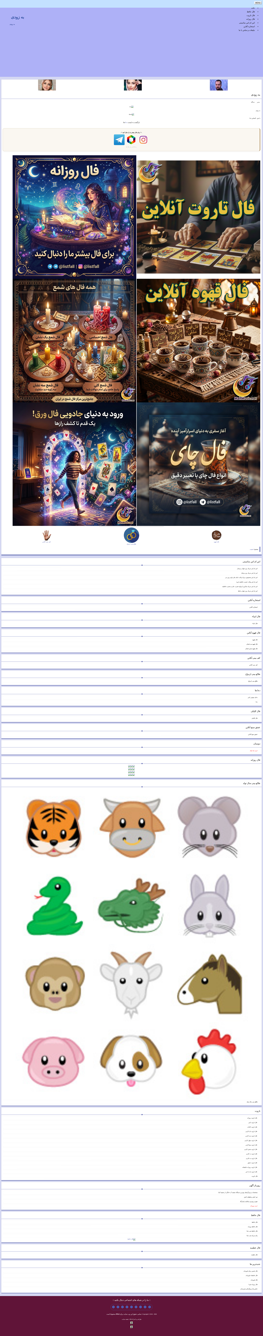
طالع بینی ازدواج (253, 681)
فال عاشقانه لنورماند (252, 1275)
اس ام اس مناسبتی (247, 23)
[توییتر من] (127, 1307)
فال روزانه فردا (253, 1284)
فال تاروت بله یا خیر (252, 1172)
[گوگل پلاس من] (122, 1307)
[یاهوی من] (149, 1307)
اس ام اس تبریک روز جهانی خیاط (248, 591)
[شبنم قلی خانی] (47, 85)
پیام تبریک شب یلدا (252, 1235)
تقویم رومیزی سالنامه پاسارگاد (249, 1201)
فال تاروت (251, 15)
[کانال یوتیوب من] (118, 1307)
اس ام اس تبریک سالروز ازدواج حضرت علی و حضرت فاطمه (240, 586)
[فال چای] (198, 464)
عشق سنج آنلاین (253, 734)
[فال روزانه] (74, 217)
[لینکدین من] (113, 1307)
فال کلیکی (255, 718)
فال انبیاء (255, 623)
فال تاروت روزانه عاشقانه (250, 1167)
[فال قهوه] (198, 340)
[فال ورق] (74, 464)
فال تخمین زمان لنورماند (251, 1271)
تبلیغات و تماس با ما (247, 30)
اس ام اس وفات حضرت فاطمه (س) (247, 582)
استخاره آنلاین (249, 26)
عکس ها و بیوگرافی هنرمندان (249, 1289)
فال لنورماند (254, 1280)
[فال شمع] (74, 340)
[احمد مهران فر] (219, 85)
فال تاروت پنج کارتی (251, 1145)
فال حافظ (251, 12)
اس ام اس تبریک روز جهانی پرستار (247, 568)
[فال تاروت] (198, 217)
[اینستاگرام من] (136, 1307)
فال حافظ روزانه (253, 1226)
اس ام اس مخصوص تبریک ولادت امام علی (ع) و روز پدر (241, 577)
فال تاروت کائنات (252, 1127)
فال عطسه (254, 1254)
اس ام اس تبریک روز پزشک (249, 573)
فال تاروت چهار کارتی (251, 1140)
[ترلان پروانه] (133, 85)
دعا (126, 122)
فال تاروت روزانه (252, 1118)
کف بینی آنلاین (253, 665)
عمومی (252, 549)
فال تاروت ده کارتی (252, 1158)
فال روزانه (250, 19)
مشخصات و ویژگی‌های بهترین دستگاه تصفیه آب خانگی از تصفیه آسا (238, 1192)
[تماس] (131, 1307)
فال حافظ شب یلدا (252, 1231)
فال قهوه (255, 639)
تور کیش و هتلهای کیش (251, 1197)
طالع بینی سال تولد (252, 1102)
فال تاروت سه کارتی (251, 1136)
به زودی (17, 17)
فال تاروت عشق (253, 1162)
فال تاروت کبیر (253, 1122)
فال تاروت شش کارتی (251, 1149)
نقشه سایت (125, 1319)
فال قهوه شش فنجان (251, 648)
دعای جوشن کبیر (253, 697)
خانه (253, 8)
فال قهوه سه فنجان (252, 644)
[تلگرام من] (145, 1307)
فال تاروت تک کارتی (251, 1131)
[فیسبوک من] (140, 1307)
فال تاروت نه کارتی (252, 1154)
